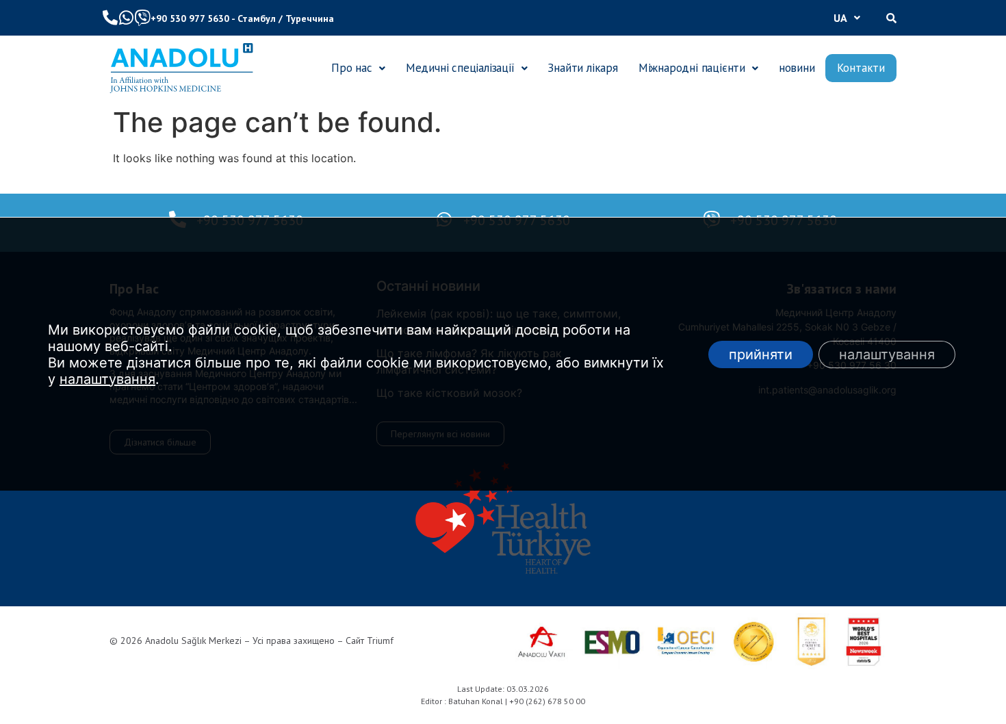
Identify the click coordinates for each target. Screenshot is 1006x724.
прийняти (760, 354)
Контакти (861, 67)
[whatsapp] (126, 18)
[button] (846, 18)
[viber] (142, 18)
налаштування (107, 379)
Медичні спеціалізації (460, 67)
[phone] (110, 17)
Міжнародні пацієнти (692, 67)
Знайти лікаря (582, 67)
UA (840, 18)
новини (797, 67)
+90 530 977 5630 (190, 18)
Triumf (380, 640)
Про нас (351, 67)
